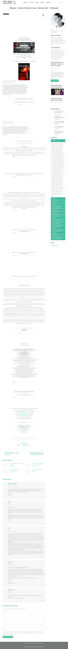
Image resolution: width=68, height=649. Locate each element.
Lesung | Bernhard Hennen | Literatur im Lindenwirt (16, 464)
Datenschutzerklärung (59, 72)
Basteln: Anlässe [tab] (56, 213)
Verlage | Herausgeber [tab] (57, 207)
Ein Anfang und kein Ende (24, 54)
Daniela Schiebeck (12, 483)
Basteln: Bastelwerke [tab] (57, 223)
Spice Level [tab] (55, 201)
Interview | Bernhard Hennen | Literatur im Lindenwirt (15, 470)
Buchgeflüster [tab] (55, 210)
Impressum (36, 643)
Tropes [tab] (54, 198)
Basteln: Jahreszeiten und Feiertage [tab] (57, 216)
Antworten (42, 497)
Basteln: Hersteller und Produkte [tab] (57, 232)
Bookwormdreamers (22, 412)
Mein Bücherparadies (23, 415)
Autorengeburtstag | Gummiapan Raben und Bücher (59, 117)
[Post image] (5, 465)
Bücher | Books (20, 437)
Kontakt (26, 643)
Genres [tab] (54, 140)
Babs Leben (15, 408)
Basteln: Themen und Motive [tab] (58, 220)
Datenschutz (31, 643)
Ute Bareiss (11, 590)
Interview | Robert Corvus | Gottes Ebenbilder (38, 470)
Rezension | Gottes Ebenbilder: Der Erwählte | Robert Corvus (38, 464)
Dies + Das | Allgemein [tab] (57, 238)
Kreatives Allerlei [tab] (56, 235)
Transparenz (41, 643)
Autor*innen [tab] (55, 204)
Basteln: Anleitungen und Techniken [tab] (57, 227)
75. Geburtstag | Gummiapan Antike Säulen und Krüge (59, 132)
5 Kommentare (31, 437)
